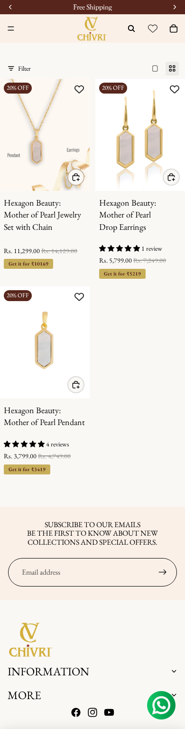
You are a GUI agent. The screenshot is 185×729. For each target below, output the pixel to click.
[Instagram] (92, 713)
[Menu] (11, 28)
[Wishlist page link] (152, 28)
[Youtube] (109, 713)
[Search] (131, 28)
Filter (24, 68)
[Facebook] (76, 713)
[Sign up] (163, 572)
